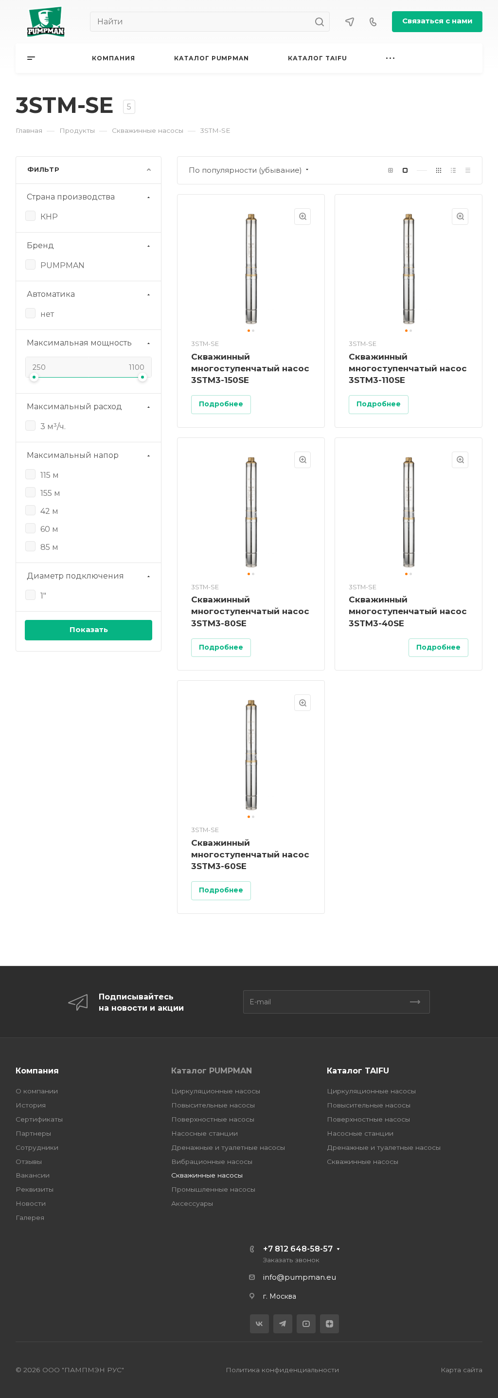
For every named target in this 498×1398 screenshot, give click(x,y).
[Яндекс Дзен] (329, 1323)
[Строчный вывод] (453, 170)
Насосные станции (204, 1133)
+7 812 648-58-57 (298, 1248)
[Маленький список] (390, 170)
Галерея (30, 1217)
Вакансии (33, 1175)
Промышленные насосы (213, 1189)
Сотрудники (37, 1147)
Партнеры (33, 1133)
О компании (37, 1091)
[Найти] (322, 22)
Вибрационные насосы (211, 1161)
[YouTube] (306, 1323)
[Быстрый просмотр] (302, 216)
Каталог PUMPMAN (211, 1070)
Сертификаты (39, 1119)
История (31, 1105)
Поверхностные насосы (212, 1119)
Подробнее (221, 404)
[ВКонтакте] (259, 1323)
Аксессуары (192, 1203)
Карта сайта (461, 1370)
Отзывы (29, 1161)
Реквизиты (34, 1189)
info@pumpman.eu (299, 1277)
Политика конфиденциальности (282, 1370)
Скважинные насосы (207, 1175)
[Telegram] (282, 1323)
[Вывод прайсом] (468, 170)
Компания (37, 1070)
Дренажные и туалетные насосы (228, 1147)
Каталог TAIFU (358, 1070)
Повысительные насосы (213, 1105)
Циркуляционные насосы (215, 1091)
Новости (31, 1203)
